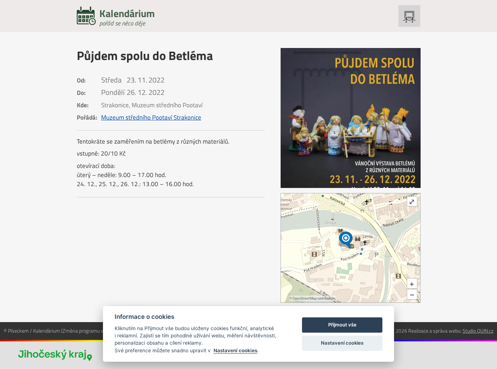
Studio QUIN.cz (477, 330)
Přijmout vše (342, 325)
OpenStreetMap (305, 298)
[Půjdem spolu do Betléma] (351, 118)
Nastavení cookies (235, 350)
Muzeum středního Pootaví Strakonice (151, 117)
